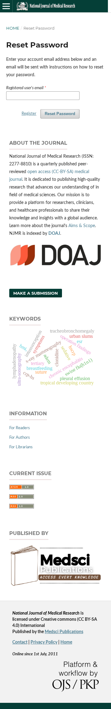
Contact (19, 642)
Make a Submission (35, 293)
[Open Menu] (6, 6)
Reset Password (60, 113)
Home (12, 28)
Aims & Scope (81, 226)
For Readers (19, 428)
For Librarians (21, 447)
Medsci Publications (64, 632)
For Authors (19, 438)
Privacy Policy (44, 642)
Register (29, 114)
